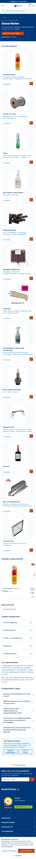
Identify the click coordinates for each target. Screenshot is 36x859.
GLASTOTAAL (10, 789)
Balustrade (17, 646)
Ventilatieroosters (17, 654)
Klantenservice (18, 827)
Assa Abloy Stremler (9, 609)
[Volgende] (34, 578)
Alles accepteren (26, 851)
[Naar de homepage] (18, 5)
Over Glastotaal (18, 831)
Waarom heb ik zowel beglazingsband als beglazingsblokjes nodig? (18, 711)
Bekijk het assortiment (11, 33)
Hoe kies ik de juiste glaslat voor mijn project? (18, 695)
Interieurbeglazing (17, 622)
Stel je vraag (25, 751)
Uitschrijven (15, 775)
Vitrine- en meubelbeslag (17, 638)
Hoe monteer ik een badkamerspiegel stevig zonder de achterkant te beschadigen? (18, 720)
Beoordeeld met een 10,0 (19, 1)
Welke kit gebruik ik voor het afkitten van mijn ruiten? (18, 702)
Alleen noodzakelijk (9, 851)
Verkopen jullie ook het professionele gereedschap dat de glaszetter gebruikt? (18, 730)
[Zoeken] (3, 11)
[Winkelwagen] (33, 6)
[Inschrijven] (32, 779)
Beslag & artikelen (18, 822)
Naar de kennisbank (10, 751)
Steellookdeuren (17, 630)
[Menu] (3, 6)
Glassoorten (18, 818)
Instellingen (18, 855)
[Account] (29, 6)
